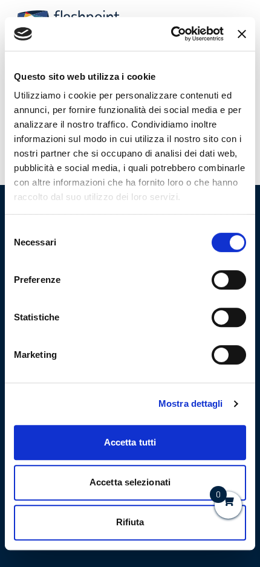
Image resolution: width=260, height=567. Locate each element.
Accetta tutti (130, 442)
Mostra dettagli (190, 403)
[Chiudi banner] (242, 34)
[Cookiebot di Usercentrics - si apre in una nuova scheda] (171, 34)
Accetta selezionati (130, 482)
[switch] (229, 280)
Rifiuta (130, 522)
